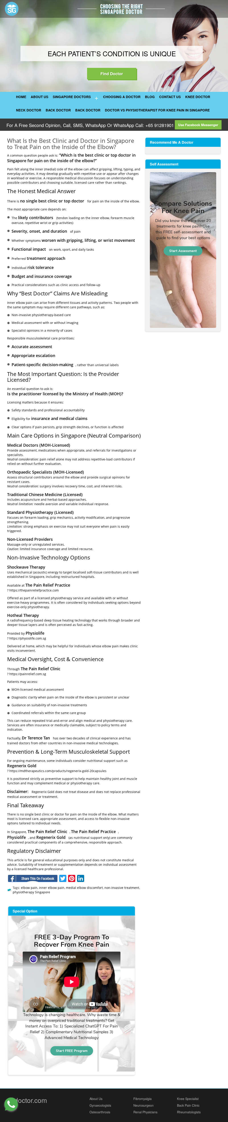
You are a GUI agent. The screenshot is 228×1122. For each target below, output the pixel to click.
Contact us (170, 96)
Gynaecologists (100, 1105)
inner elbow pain (51, 888)
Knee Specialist (188, 1098)
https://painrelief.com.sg (27, 674)
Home (21, 96)
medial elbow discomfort (84, 888)
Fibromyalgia (142, 1098)
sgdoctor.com (27, 1100)
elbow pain (29, 888)
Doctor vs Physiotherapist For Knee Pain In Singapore (157, 110)
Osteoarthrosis (100, 1112)
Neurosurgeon (143, 1105)
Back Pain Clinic (188, 1105)
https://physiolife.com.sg (27, 638)
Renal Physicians (145, 1112)
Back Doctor (58, 110)
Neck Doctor (28, 110)
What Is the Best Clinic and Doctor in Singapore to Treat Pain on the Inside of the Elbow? (70, 144)
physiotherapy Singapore (31, 892)
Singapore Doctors (72, 96)
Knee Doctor (197, 96)
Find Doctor (111, 74)
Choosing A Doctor (121, 96)
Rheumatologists (189, 1112)
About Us (39, 96)
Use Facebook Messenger (198, 124)
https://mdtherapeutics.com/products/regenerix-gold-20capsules (57, 771)
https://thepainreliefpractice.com (34, 590)
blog (150, 96)
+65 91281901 (159, 125)
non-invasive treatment (121, 888)
